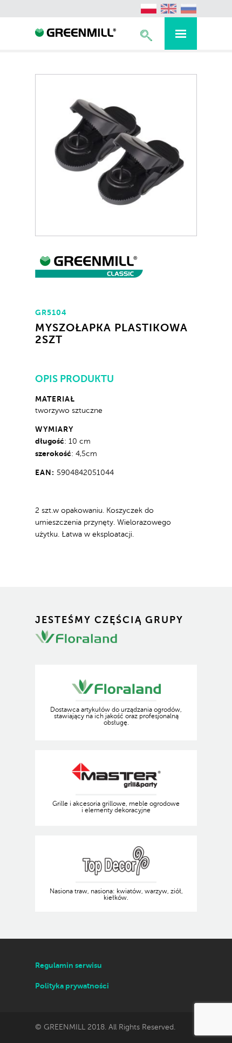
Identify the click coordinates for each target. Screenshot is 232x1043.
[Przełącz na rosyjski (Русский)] (189, 9)
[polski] (149, 9)
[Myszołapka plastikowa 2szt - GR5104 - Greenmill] (75, 34)
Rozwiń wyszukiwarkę (146, 35)
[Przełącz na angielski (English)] (169, 9)
